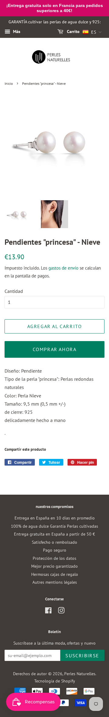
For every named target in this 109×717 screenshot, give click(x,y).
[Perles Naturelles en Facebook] (48, 611)
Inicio (9, 83)
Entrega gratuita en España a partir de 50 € (54, 534)
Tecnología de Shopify (54, 681)
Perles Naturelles (79, 673)
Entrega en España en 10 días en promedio (55, 518)
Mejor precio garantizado (54, 566)
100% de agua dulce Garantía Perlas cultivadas (54, 526)
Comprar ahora (55, 349)
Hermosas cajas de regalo (54, 574)
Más (16, 32)
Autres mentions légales (54, 582)
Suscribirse (82, 655)
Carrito (73, 32)
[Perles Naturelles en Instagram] (61, 611)
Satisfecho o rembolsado (54, 542)
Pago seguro (54, 550)
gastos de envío (63, 268)
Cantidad (14, 291)
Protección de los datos (54, 558)
